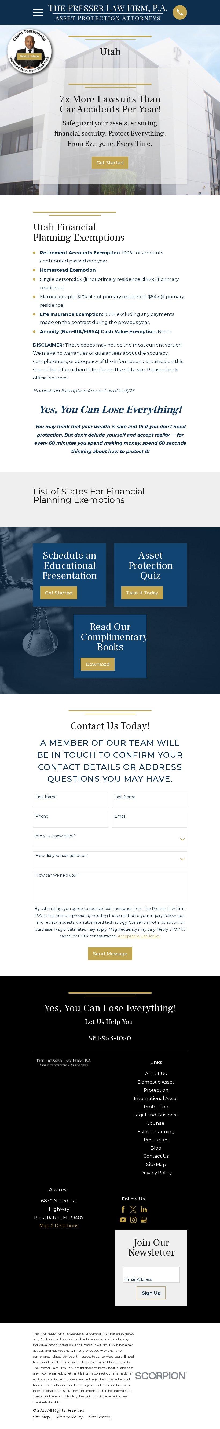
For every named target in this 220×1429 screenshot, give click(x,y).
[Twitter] (133, 1209)
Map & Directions (59, 1225)
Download (98, 664)
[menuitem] (41, 1417)
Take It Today (142, 593)
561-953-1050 (110, 1038)
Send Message (110, 953)
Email (120, 816)
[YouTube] (123, 1220)
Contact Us (156, 1156)
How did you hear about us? (62, 855)
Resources (156, 1139)
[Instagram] (133, 1220)
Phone (42, 816)
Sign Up (151, 1293)
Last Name (125, 797)
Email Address (138, 1279)
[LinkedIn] (144, 1209)
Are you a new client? (56, 836)
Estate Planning (156, 1131)
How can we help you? (57, 875)
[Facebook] (123, 1209)
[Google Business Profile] (144, 1220)
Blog (156, 1148)
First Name (46, 797)
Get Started (110, 162)
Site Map (156, 1164)
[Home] (107, 12)
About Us (156, 1073)
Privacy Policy (156, 1172)
